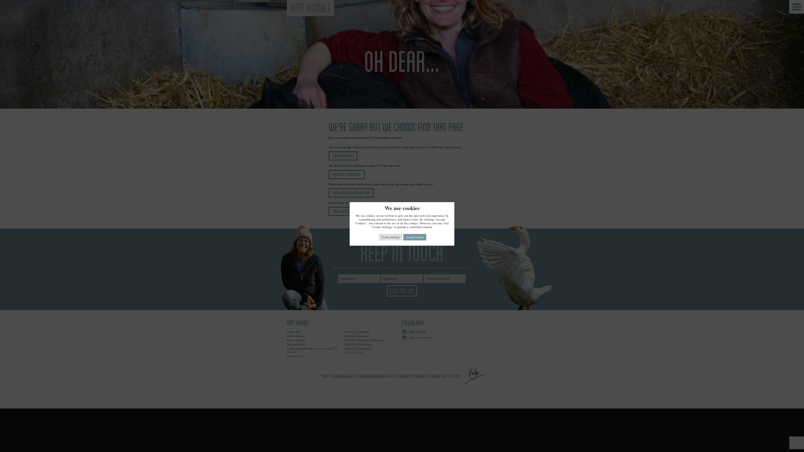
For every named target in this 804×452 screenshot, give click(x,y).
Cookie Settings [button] (390, 237)
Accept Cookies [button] (415, 237)
